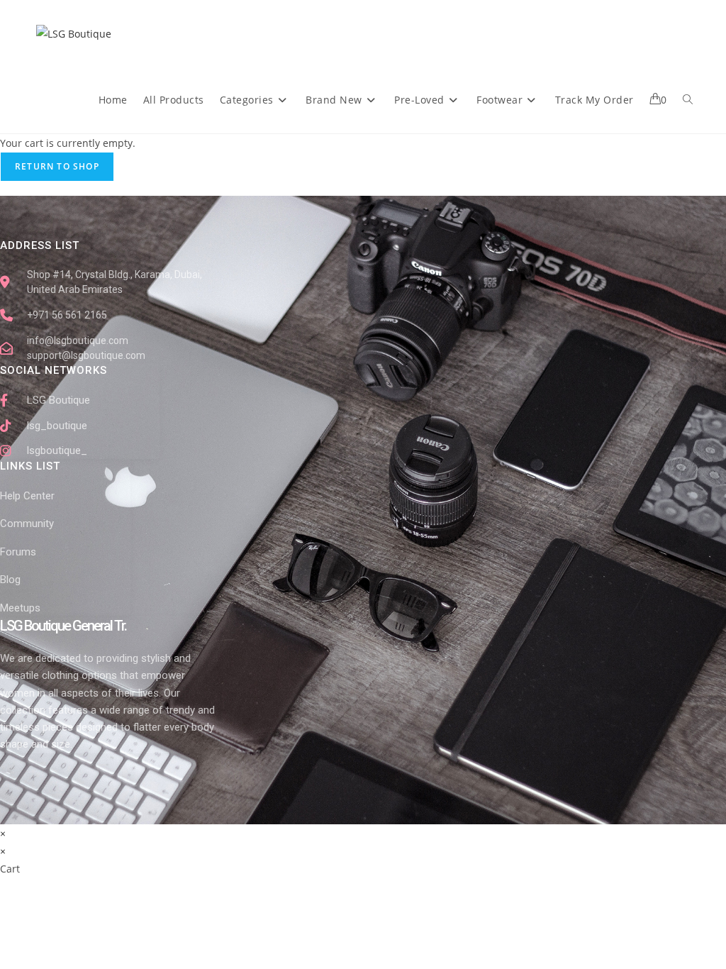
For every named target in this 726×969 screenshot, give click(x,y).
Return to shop (57, 166)
